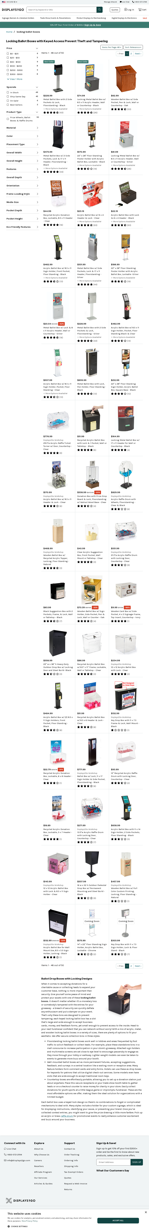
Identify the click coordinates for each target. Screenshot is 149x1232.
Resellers (39, 1166)
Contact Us (69, 1148)
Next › (138, 53)
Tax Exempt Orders (73, 1172)
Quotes (114, 10)
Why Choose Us (41, 1154)
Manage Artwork (110, 2)
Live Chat (125, 2)
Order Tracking (71, 1154)
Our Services (40, 1177)
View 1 (13, 79)
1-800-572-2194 (140, 2)
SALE (145, 18)
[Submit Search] (99, 10)
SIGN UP (136, 1162)
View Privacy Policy (30, 1221)
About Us (38, 1148)
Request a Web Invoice (75, 1183)
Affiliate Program (43, 1172)
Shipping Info (71, 1166)
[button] (51, 1226)
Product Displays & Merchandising (91, 18)
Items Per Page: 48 (111, 47)
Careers (38, 1160)
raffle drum (67, 1116)
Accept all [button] (118, 1220)
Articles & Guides (43, 1183)
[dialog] (74, 1220)
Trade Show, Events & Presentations (55, 18)
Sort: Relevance (132, 47)
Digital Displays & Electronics (124, 18)
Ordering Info (71, 1160)
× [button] (146, 1212)
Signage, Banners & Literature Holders (18, 18)
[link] (13, 10)
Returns (68, 1189)
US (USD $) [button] (11, 2)
